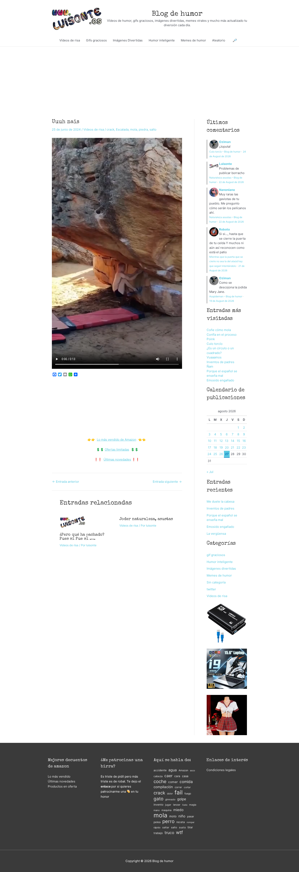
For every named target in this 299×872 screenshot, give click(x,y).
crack (110, 129)
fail (179, 792)
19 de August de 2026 (221, 300)
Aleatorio (218, 40)
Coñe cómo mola (219, 330)
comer (173, 782)
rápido (157, 827)
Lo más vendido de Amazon (116, 439)
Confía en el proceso (222, 334)
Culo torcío (215, 344)
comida (186, 781)
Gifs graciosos (96, 40)
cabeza (158, 776)
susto (182, 827)
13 (226, 441)
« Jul (210, 472)
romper (190, 822)
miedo (178, 810)
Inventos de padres (220, 362)
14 (232, 441)
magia (192, 804)
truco (169, 832)
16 (244, 441)
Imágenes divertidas (221, 568)
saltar (165, 827)
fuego (187, 793)
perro (168, 821)
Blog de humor (177, 14)
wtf (179, 832)
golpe (181, 799)
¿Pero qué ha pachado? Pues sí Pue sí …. (82, 537)
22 (238, 447)
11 (215, 441)
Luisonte (225, 164)
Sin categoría (216, 582)
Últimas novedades (117, 459)
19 (221, 447)
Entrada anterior (65, 481)
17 (209, 447)
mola (133, 129)
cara (177, 776)
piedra (143, 129)
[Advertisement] (149, 76)
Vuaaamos (214, 357)
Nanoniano (227, 190)
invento (158, 804)
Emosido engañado (220, 380)
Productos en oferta (62, 786)
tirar (190, 827)
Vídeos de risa (69, 40)
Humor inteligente (162, 40)
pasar (190, 816)
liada (184, 805)
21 (232, 447)
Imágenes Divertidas (128, 40)
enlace (106, 786)
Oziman (225, 142)
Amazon (183, 770)
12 (221, 441)
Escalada (122, 129)
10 (209, 441)
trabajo (158, 833)
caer (168, 775)
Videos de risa (93, 129)
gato (158, 798)
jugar (168, 804)
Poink (211, 339)
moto (173, 816)
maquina (166, 810)
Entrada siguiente (167, 481)
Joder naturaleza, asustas (146, 519)
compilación (163, 787)
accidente (160, 770)
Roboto (224, 229)
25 (215, 454)
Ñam (210, 366)
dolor (170, 793)
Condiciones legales (221, 770)
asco (192, 770)
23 (244, 447)
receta (180, 822)
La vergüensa (216, 534)
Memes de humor (193, 40)
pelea (157, 822)
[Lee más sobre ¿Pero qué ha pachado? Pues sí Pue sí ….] (73, 522)
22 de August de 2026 (231, 182)
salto (153, 129)
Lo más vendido (59, 776)
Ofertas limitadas (117, 449)
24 (209, 454)
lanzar (176, 804)
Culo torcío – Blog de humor (224, 151)
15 (238, 441)
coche (160, 781)
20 (227, 447)
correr (178, 787)
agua (172, 770)
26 (221, 454)
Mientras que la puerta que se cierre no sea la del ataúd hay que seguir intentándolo (226, 261)
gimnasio (170, 799)
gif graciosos (216, 555)
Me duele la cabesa (220, 501)
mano (157, 810)
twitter (211, 589)
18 (215, 447)
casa (185, 776)
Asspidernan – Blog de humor (225, 296)
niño (181, 816)
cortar (187, 787)
